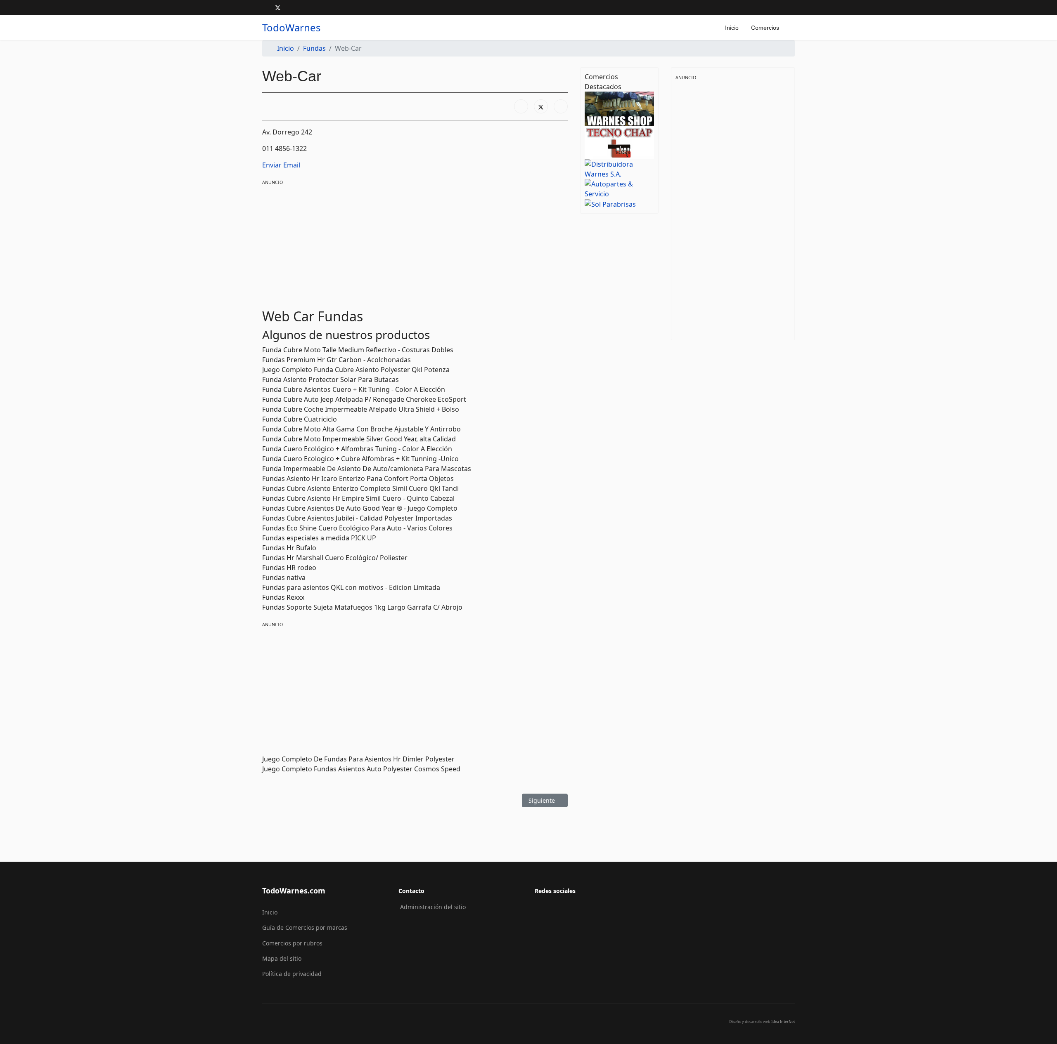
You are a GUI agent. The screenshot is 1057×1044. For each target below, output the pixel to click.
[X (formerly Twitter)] (541, 106)
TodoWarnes (291, 28)
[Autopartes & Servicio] (619, 188)
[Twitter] (278, 8)
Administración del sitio (433, 907)
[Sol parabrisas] (619, 203)
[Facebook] (264, 8)
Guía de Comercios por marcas (304, 927)
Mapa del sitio (281, 958)
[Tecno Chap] (619, 141)
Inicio (732, 27)
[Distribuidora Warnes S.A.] (619, 168)
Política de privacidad (292, 974)
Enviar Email (281, 165)
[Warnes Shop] (619, 108)
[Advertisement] (415, 244)
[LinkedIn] (561, 106)
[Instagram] (291, 8)
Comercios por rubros (292, 943)
